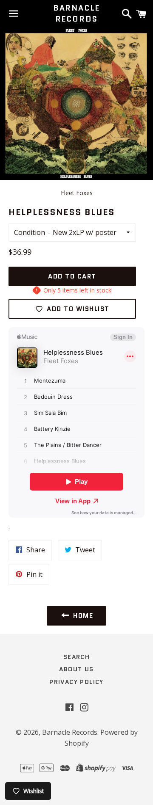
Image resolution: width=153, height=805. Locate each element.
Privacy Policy (76, 682)
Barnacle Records (76, 13)
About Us (76, 669)
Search (76, 657)
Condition (29, 232)
